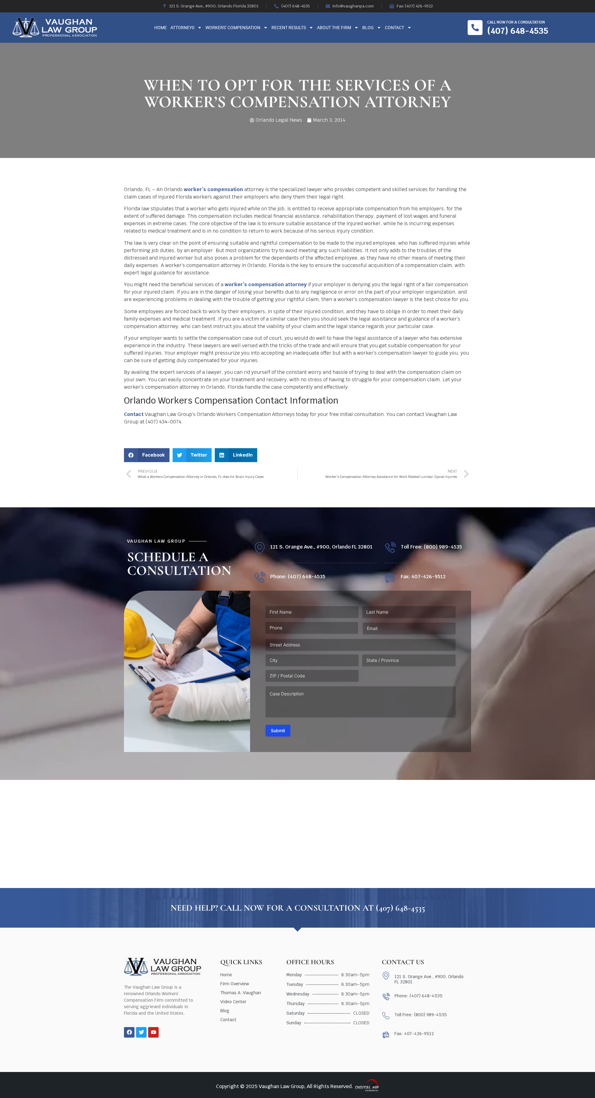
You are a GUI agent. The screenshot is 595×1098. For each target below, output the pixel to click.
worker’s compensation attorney (266, 284)
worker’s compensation (213, 189)
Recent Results (288, 27)
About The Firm (334, 27)
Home (160, 27)
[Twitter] (141, 1032)
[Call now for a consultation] (475, 27)
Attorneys (182, 27)
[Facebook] (129, 1032)
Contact (394, 27)
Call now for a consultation (516, 22)
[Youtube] (153, 1032)
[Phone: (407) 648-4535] (259, 578)
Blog (368, 27)
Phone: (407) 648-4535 (297, 576)
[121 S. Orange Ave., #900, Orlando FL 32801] (259, 548)
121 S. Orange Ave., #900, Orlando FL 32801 (321, 547)
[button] (147, 455)
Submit (278, 730)
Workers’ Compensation (232, 27)
